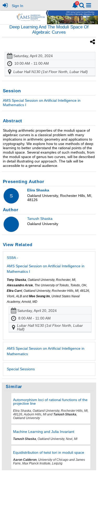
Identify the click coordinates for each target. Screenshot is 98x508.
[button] (88, 5)
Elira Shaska (38, 190)
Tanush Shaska (40, 218)
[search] (82, 5)
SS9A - (45, 265)
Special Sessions (21, 369)
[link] (75, 5)
